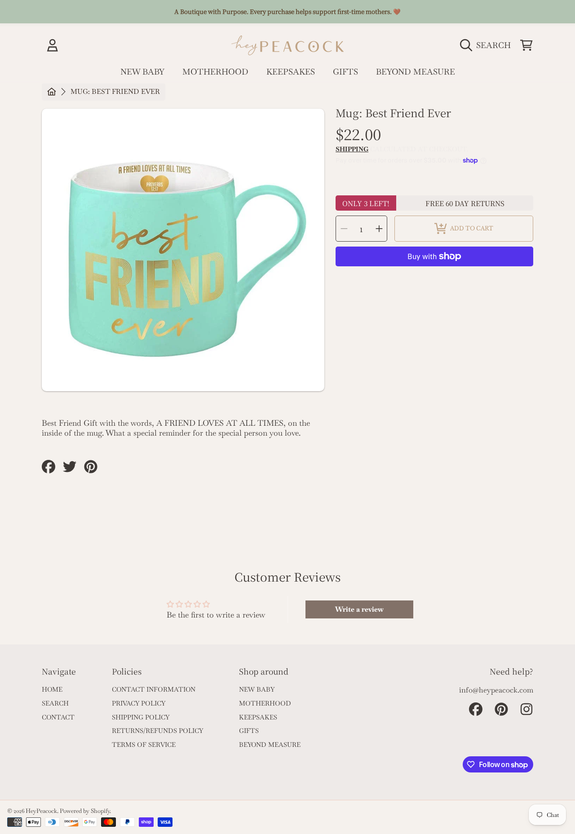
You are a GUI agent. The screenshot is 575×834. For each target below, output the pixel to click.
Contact (58, 717)
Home (52, 689)
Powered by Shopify (85, 811)
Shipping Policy (140, 717)
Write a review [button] (359, 609)
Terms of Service (144, 745)
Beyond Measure (270, 745)
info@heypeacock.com (496, 690)
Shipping (352, 149)
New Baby (256, 689)
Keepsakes (258, 717)
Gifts (249, 731)
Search (55, 703)
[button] (487, 45)
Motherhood (265, 703)
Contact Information (153, 689)
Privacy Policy (138, 703)
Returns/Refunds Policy (157, 731)
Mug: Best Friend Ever (115, 92)
